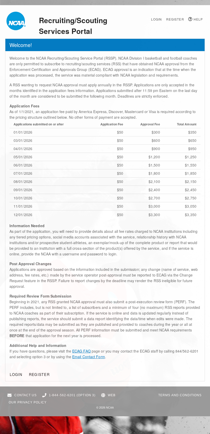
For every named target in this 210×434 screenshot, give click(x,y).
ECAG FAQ (81, 351)
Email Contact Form (88, 356)
